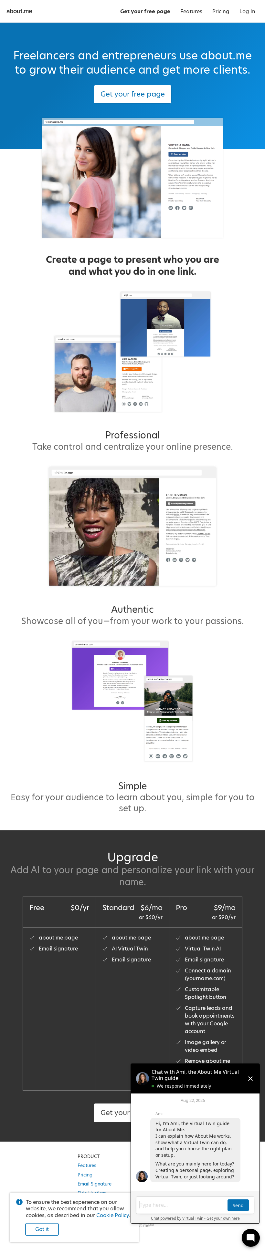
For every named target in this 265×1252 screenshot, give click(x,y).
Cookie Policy (112, 1215)
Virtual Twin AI (203, 948)
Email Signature (94, 1184)
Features (87, 1165)
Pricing (85, 1175)
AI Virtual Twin (130, 948)
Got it (42, 1229)
